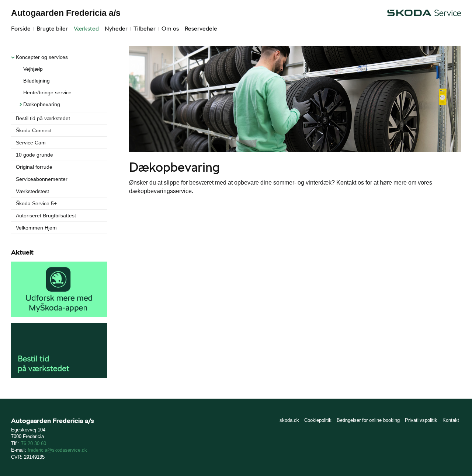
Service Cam (31, 143)
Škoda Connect (34, 130)
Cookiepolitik (318, 420)
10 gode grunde (34, 155)
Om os (170, 28)
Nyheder (116, 28)
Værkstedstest (32, 191)
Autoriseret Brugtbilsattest (46, 215)
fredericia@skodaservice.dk (57, 450)
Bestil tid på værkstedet (43, 118)
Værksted (86, 28)
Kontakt (450, 420)
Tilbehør (144, 28)
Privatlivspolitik (421, 420)
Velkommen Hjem (36, 228)
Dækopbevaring (41, 104)
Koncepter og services (42, 57)
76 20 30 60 (33, 443)
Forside (21, 28)
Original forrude (34, 167)
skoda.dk (289, 420)
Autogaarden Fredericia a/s (66, 13)
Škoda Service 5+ (36, 203)
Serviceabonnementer (41, 179)
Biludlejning (36, 81)
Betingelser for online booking (368, 420)
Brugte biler (52, 28)
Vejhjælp (33, 69)
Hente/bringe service (47, 92)
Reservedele (201, 28)
